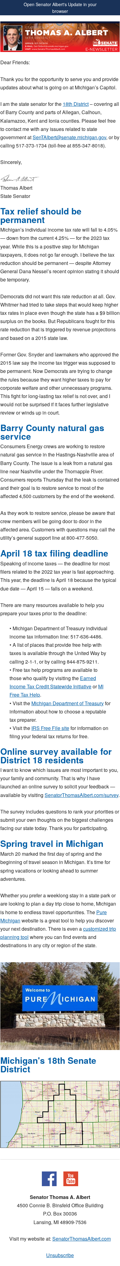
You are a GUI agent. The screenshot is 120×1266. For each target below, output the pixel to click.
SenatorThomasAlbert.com (81, 1238)
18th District (76, 103)
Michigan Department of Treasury (67, 703)
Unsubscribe (60, 1255)
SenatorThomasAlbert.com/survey (81, 795)
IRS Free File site (50, 728)
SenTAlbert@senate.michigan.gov (69, 137)
